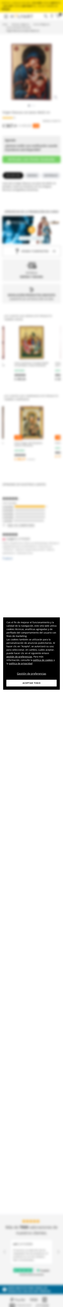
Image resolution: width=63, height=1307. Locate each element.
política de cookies (43, 660)
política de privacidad (20, 663)
